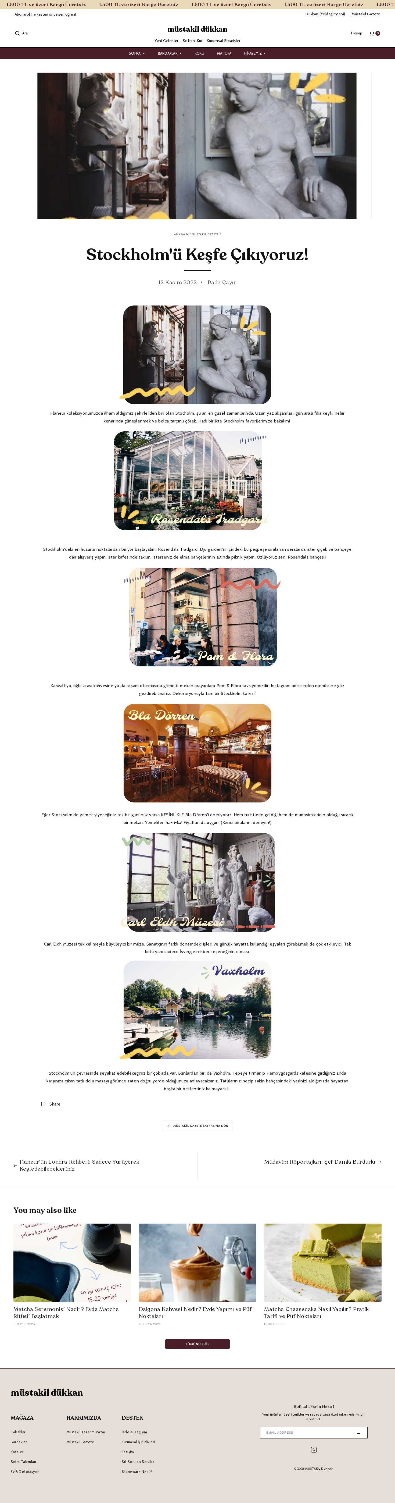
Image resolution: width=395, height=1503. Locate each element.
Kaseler (17, 1452)
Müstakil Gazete (366, 14)
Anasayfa (181, 234)
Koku (199, 53)
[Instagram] (314, 1451)
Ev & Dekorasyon (25, 1471)
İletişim (128, 1452)
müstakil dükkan (197, 29)
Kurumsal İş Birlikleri (138, 1442)
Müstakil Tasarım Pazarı (86, 1432)
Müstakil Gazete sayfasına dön (201, 1126)
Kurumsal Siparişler (223, 40)
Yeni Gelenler (166, 40)
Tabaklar (18, 1432)
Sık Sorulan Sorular (138, 1461)
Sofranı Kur (193, 40)
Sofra (135, 53)
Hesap (356, 33)
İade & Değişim (134, 1432)
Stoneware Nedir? (137, 1471)
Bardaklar (168, 53)
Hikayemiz (252, 53)
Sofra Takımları (23, 1461)
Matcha (224, 53)
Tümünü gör (197, 1344)
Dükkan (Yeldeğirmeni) (325, 14)
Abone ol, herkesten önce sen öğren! (45, 14)
